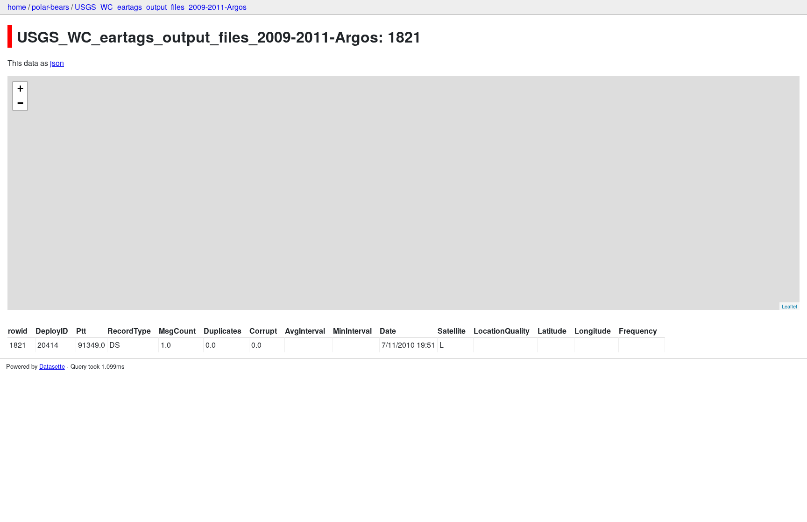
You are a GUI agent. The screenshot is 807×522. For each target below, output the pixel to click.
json (57, 62)
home (16, 6)
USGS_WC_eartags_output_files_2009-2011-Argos (161, 6)
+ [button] (20, 88)
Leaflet (789, 306)
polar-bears (50, 6)
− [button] (20, 103)
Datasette (52, 366)
